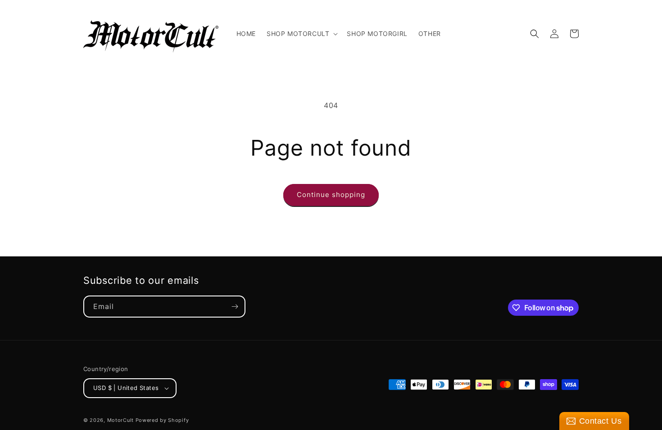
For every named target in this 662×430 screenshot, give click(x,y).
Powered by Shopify (162, 420)
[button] (301, 33)
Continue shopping (331, 194)
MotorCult (120, 420)
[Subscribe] (235, 307)
